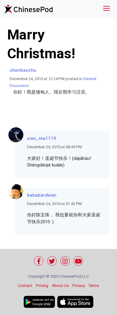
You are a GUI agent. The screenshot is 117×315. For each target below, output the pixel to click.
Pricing (42, 285)
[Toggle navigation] (106, 9)
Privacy (78, 285)
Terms (93, 285)
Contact (25, 285)
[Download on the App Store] (75, 302)
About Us (60, 285)
